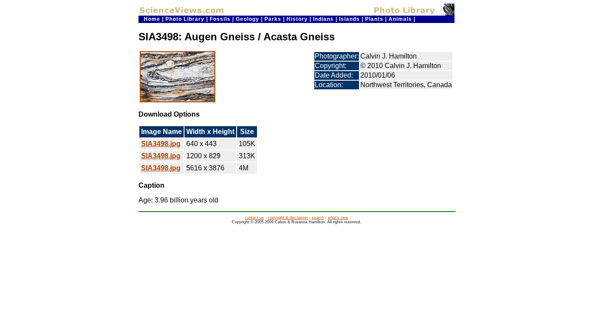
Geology (247, 19)
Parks (272, 19)
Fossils (220, 19)
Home (152, 19)
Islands (349, 19)
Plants (374, 19)
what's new (338, 217)
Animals (400, 19)
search (318, 217)
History (297, 19)
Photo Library (184, 19)
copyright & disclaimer (288, 217)
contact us (254, 217)
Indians (323, 19)
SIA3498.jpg (161, 143)
